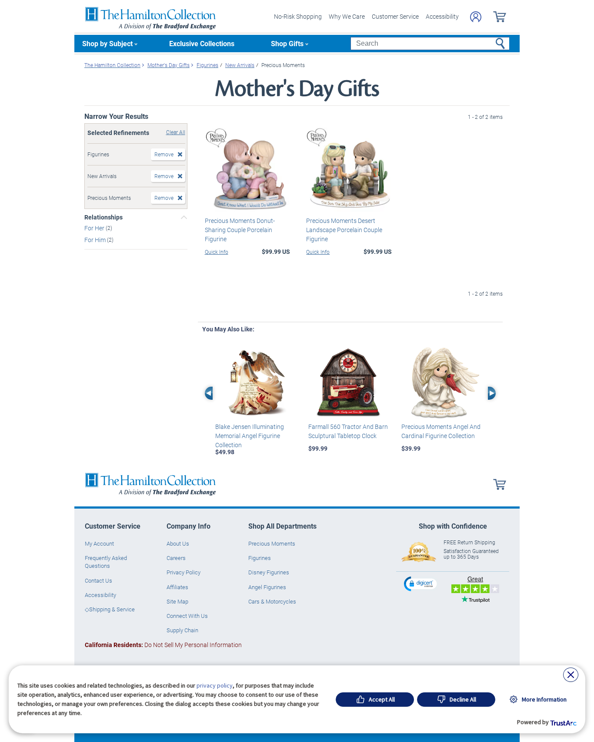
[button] (421, 583)
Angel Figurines (267, 587)
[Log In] (475, 16)
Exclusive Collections (201, 43)
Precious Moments (271, 543)
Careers (176, 558)
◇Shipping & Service (110, 609)
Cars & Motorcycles (272, 601)
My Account (99, 543)
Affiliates (177, 587)
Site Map (177, 601)
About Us (178, 543)
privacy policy (215, 685)
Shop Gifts (287, 43)
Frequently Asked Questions (106, 562)
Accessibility (442, 16)
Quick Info (216, 251)
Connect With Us (187, 616)
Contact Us (98, 580)
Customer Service (395, 16)
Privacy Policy (183, 572)
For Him (95, 240)
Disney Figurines (268, 572)
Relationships (103, 217)
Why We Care (347, 16)
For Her (95, 228)
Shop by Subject (107, 43)
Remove (164, 154)
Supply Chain (182, 630)
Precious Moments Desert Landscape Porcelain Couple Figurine (344, 229)
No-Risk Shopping (298, 16)
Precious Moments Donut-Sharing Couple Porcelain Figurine (240, 229)
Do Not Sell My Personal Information (163, 645)
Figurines (259, 558)
